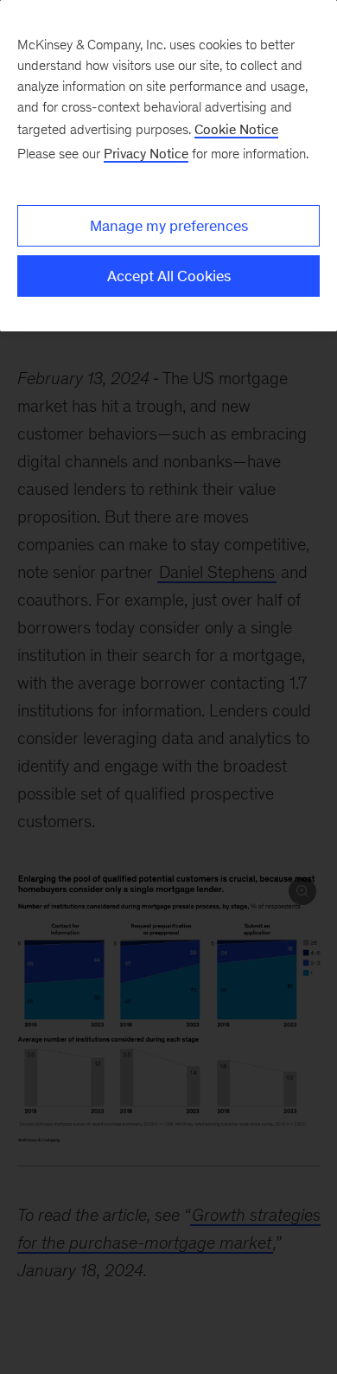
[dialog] (168, 165)
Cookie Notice (236, 129)
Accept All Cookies (169, 276)
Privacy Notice (146, 153)
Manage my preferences (169, 225)
